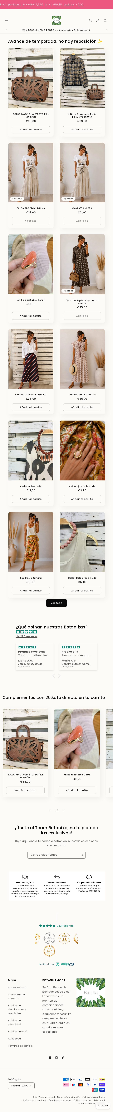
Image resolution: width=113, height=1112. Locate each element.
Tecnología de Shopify (68, 1097)
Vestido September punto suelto (82, 301)
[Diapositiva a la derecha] (63, 810)
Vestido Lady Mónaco (82, 394)
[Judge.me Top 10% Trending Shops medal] (35, 951)
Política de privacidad (14, 1022)
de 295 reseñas (26, 636)
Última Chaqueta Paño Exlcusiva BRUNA (82, 115)
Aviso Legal (14, 1038)
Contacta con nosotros (16, 996)
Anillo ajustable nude (82, 486)
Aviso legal (99, 1100)
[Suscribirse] (81, 855)
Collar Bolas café (30, 486)
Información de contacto (92, 1103)
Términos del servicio (60, 1100)
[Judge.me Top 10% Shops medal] (65, 938)
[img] (58, 632)
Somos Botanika (17, 987)
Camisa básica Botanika (30, 394)
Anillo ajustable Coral (30, 300)
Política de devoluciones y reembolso (17, 1009)
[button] (6, 20)
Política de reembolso (94, 1097)
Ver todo (57, 603)
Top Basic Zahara (31, 577)
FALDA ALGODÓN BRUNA (31, 208)
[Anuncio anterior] (6, 30)
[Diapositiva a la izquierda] (49, 810)
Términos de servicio (20, 1045)
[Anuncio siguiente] (107, 30)
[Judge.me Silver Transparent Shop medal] (35, 938)
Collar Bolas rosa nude (82, 577)
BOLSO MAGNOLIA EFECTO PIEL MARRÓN (31, 115)
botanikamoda (48, 1097)
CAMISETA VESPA (82, 208)
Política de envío (18, 1031)
